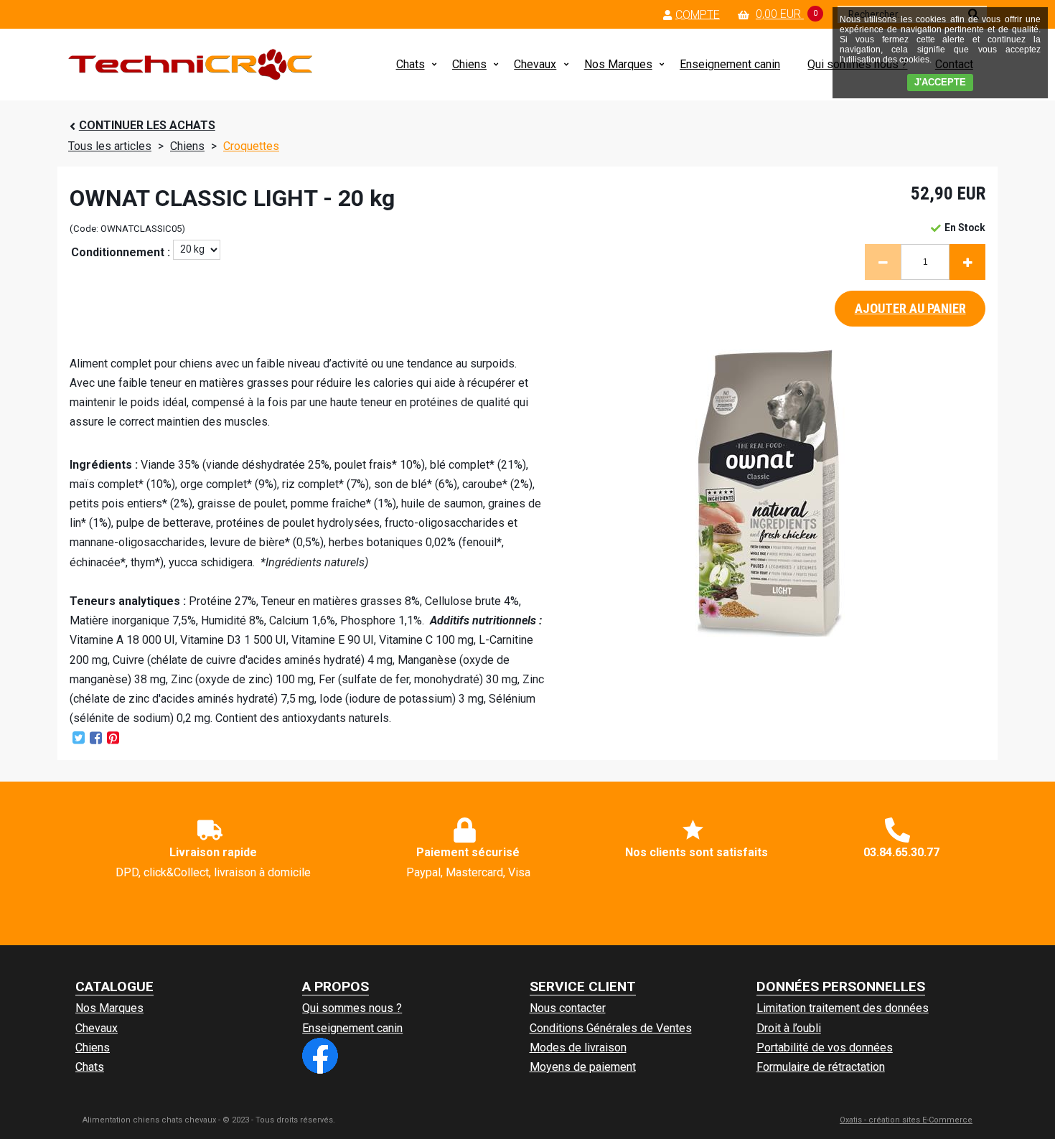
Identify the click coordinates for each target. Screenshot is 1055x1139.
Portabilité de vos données (824, 1047)
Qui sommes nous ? (352, 1008)
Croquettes (251, 146)
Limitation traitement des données (842, 1008)
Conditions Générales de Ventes (611, 1028)
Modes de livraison (578, 1047)
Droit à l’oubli (788, 1028)
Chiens (469, 64)
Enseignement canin (730, 64)
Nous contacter (568, 1008)
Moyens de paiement (583, 1067)
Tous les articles (109, 146)
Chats (410, 64)
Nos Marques (618, 64)
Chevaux (535, 64)
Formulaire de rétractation (820, 1067)
